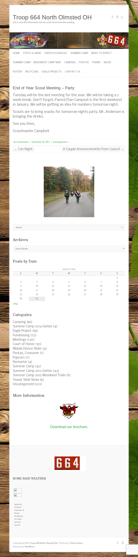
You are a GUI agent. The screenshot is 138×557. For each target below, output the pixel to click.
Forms (96, 62)
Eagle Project (22, 331)
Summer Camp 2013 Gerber (32, 371)
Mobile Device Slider (27, 348)
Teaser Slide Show (26, 380)
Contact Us (72, 71)
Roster (17, 71)
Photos (84, 62)
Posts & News (32, 53)
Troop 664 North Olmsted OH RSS (117, 17)
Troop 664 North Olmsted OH (52, 17)
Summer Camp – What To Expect (91, 53)
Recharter (20, 362)
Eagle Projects (52, 71)
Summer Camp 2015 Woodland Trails (39, 375)
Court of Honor (23, 344)
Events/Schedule (56, 53)
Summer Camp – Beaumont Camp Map (37, 62)
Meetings (19, 340)
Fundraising (21, 335)
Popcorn (19, 357)
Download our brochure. (69, 427)
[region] (69, 192)
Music (108, 62)
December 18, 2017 (41, 142)
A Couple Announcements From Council (93, 149)
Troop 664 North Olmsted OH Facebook (112, 17)
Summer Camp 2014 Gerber (32, 326)
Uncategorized (60, 142)
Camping (70, 62)
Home (16, 53)
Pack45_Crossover (26, 353)
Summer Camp (23, 366)
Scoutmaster (22, 142)
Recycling (32, 71)
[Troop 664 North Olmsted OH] (69, 34)
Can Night (23, 149)
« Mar (15, 303)
